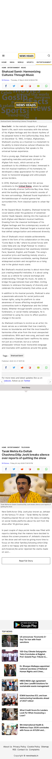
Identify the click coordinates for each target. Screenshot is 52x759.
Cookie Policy (33, 746)
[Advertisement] (26, 26)
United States (25, 186)
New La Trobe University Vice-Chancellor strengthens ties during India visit (2, 382)
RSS (14, 749)
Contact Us (22, 749)
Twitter (27, 381)
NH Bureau (5, 80)
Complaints (34, 749)
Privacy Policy (19, 746)
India (12, 62)
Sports (30, 62)
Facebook (6, 381)
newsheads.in (32, 755)
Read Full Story (26, 561)
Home (4, 62)
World (21, 62)
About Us (7, 746)
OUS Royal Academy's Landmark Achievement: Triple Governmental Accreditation (50, 382)
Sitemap (45, 746)
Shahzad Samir (17, 356)
